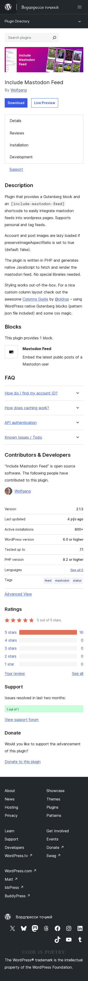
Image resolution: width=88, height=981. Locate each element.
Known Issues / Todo (23, 437)
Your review (15, 673)
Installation (19, 145)
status (77, 580)
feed (48, 580)
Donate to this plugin (23, 761)
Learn (9, 831)
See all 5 (76, 570)
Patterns (53, 815)
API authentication (21, 422)
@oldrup (62, 299)
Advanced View (18, 594)
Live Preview (44, 103)
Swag (53, 855)
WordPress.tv (19, 855)
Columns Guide (35, 299)
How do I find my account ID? (31, 393)
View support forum (21, 719)
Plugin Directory (17, 21)
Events (52, 839)
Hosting (11, 807)
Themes (53, 799)
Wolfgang (19, 90)
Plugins (52, 807)
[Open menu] (80, 7)
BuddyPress (17, 896)
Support (16, 169)
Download (16, 103)
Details (15, 120)
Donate (55, 847)
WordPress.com (21, 871)
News (10, 799)
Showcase (55, 790)
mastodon (62, 580)
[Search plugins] (54, 37)
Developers (14, 847)
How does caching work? (27, 408)
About (10, 790)
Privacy (11, 815)
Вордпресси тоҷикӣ (34, 917)
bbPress (14, 887)
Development (21, 157)
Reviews (17, 133)
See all (77, 673)
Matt (11, 879)
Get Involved (57, 831)
